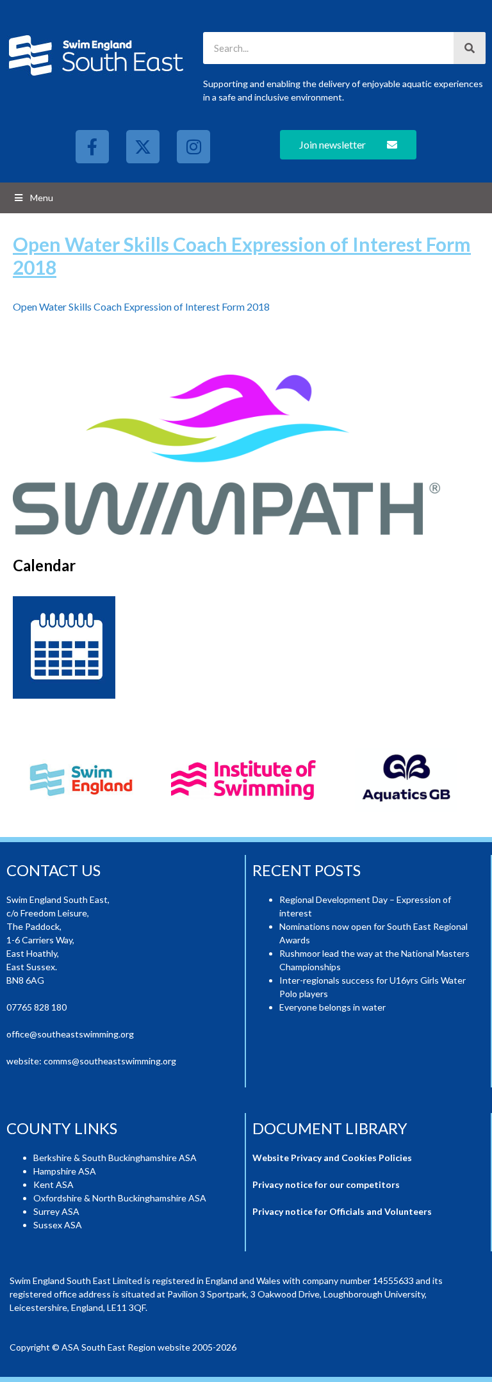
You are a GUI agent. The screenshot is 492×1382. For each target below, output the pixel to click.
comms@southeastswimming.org (110, 1060)
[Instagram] (193, 146)
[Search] (470, 48)
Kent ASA (53, 1184)
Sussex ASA (57, 1224)
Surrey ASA (56, 1211)
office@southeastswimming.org (70, 1033)
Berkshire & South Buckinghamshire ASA (115, 1157)
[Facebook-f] (92, 146)
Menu (41, 197)
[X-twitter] (143, 146)
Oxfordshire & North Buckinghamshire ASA (119, 1197)
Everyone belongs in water (332, 1007)
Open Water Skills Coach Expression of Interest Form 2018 (141, 306)
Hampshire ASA (64, 1171)
